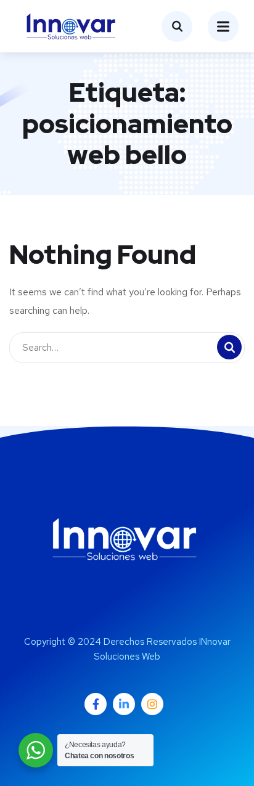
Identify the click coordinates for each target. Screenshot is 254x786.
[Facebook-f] (95, 704)
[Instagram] (152, 704)
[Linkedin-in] (124, 704)
